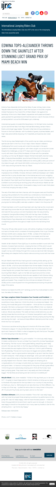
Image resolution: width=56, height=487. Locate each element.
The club (4, 17)
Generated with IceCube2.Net (36, 465)
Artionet (24, 465)
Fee (19, 17)
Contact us (28, 17)
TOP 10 (22, 17)
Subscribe (49, 455)
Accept (52, 484)
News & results (12, 17)
